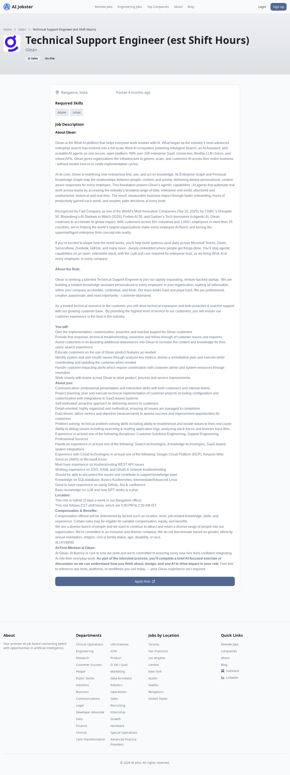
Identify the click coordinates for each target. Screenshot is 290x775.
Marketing (117, 671)
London (153, 665)
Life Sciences (119, 644)
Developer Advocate (90, 712)
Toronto (153, 644)
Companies (229, 651)
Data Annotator (121, 678)
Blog (191, 7)
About (178, 7)
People (81, 671)
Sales (22, 29)
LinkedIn (232, 678)
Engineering (85, 651)
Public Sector (85, 678)
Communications (88, 699)
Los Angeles (156, 658)
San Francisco (158, 651)
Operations (118, 692)
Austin (153, 678)
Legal (80, 705)
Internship (117, 712)
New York (155, 671)
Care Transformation (90, 739)
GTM (113, 651)
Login (262, 7)
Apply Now (142, 581)
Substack (232, 671)
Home (7, 29)
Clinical (81, 732)
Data (79, 719)
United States (158, 699)
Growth (115, 719)
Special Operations (123, 732)
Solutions (82, 685)
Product (115, 658)
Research (82, 658)
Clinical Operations (89, 644)
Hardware (117, 726)
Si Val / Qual (119, 665)
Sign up (278, 7)
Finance (81, 726)
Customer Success (89, 665)
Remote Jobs (104, 7)
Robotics (116, 685)
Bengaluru (155, 692)
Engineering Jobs (130, 7)
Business (82, 692)
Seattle (153, 685)
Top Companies (158, 7)
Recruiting (117, 705)
